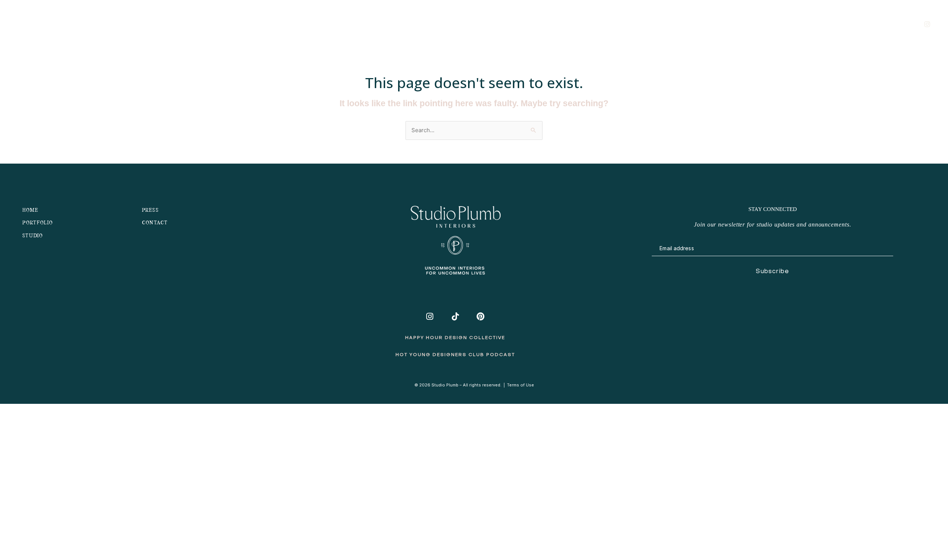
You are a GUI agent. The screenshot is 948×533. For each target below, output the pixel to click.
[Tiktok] (454, 316)
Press (150, 210)
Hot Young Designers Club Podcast (455, 355)
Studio (765, 23)
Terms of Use (520, 385)
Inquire (890, 23)
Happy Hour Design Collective (455, 338)
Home (30, 210)
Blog (853, 23)
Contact (155, 223)
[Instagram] (429, 316)
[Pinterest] (480, 316)
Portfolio (811, 23)
